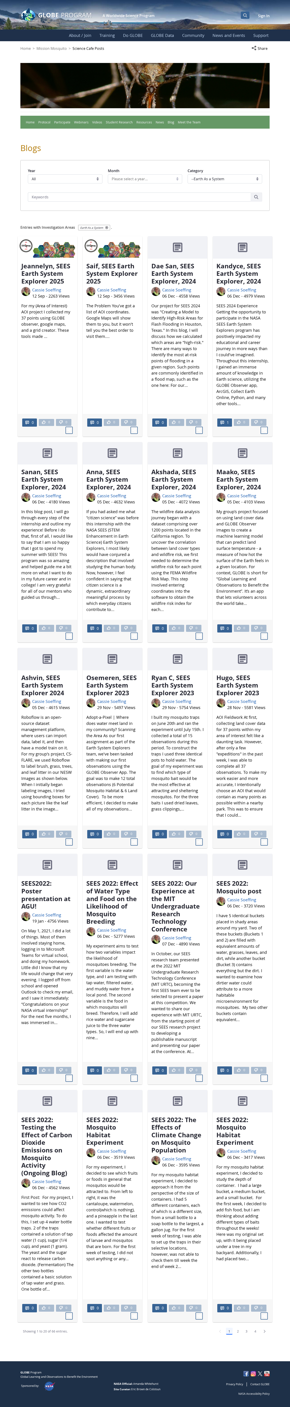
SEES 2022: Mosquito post (238, 887)
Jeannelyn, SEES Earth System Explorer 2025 (45, 273)
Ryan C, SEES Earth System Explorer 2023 (172, 685)
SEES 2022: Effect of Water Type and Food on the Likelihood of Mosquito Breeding (112, 902)
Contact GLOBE (260, 1384)
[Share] (69, 430)
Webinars (81, 122)
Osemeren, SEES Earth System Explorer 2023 (111, 685)
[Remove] (106, 227)
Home (25, 48)
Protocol (44, 122)
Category (195, 170)
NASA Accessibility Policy (254, 1393)
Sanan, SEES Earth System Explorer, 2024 (43, 479)
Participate (62, 122)
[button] (260, 48)
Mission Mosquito (51, 48)
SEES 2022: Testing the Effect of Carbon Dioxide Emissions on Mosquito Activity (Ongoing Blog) (46, 1146)
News (160, 122)
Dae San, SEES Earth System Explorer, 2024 (173, 273)
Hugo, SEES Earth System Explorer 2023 (237, 685)
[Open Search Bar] (245, 15)
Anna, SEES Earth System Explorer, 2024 (108, 479)
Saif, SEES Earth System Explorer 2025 (112, 273)
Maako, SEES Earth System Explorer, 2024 (238, 479)
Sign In (264, 15)
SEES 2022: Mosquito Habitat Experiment (104, 1131)
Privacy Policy (234, 1384)
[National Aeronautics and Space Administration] (49, 1386)
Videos (97, 122)
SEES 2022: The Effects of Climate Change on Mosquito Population (176, 1134)
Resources (144, 122)
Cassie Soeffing (46, 290)
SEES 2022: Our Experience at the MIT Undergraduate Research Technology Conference (175, 906)
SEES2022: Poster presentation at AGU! (45, 894)
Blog (171, 122)
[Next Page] (265, 1331)
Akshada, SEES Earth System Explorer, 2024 (173, 479)
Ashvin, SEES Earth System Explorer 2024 (42, 685)
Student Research (119, 122)
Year (31, 170)
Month (113, 170)
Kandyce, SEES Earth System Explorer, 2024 (238, 273)
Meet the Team (189, 122)
